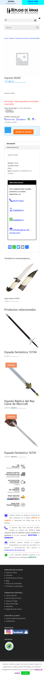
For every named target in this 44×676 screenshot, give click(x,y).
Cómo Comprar (11, 595)
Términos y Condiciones (14, 586)
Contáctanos (10, 621)
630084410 (22, 120)
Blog (7, 581)
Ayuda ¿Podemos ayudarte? (16, 618)
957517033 (11, 120)
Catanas (11, 38)
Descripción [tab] (11, 144)
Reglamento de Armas (14, 609)
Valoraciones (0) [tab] (12, 147)
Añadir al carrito (23, 131)
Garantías (9, 606)
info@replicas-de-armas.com (19, 231)
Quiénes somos (11, 573)
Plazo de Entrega (12, 604)
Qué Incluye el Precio (13, 598)
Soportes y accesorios (22, 38)
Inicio (6, 38)
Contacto (9, 575)
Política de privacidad (13, 583)
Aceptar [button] (25, 673)
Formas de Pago (11, 601)
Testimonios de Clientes (14, 578)
